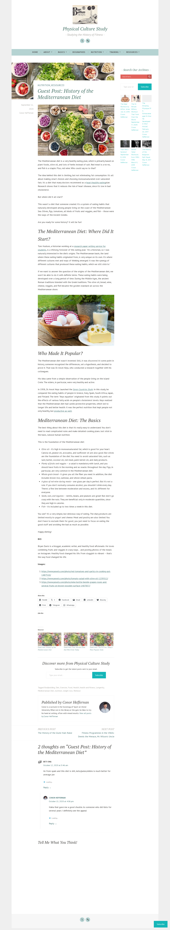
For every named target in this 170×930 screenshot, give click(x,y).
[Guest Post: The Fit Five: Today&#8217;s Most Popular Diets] (101, 639)
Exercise (63, 687)
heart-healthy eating (96, 182)
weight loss (68, 690)
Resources (132, 52)
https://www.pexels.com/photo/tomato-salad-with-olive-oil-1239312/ (74, 578)
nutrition (58, 690)
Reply (45, 787)
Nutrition (96, 52)
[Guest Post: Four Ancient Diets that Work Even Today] (75, 639)
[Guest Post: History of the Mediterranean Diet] (49, 639)
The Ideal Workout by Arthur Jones (125, 106)
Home (35, 52)
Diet (57, 687)
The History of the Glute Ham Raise (55, 731)
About (47, 52)
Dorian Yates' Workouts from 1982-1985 (135, 155)
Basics (61, 52)
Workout (77, 690)
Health (76, 687)
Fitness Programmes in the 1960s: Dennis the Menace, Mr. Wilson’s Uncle (96, 733)
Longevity (100, 687)
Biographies (79, 52)
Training (114, 52)
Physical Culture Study (85, 29)
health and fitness (87, 687)
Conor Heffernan (26, 113)
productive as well (63, 411)
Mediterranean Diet (46, 690)
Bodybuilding (49, 687)
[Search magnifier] (149, 77)
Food (70, 687)
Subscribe (99, 675)
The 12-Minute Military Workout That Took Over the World (135, 112)
